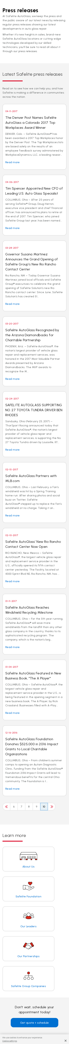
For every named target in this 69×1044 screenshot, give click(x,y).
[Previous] (6, 806)
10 (44, 806)
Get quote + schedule (34, 1022)
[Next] (51, 806)
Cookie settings (9, 1041)
